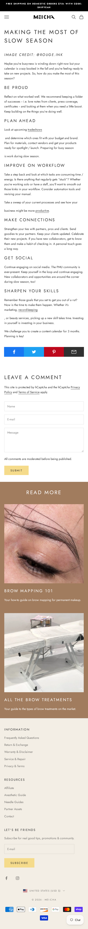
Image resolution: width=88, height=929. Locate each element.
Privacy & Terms (14, 766)
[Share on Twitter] (34, 352)
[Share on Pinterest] (54, 352)
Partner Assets (13, 809)
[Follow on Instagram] (17, 878)
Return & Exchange (16, 745)
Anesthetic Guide (15, 795)
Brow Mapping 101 (28, 591)
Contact (9, 816)
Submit (16, 470)
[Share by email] (74, 352)
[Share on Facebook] (14, 352)
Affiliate (9, 788)
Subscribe (19, 863)
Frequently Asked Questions (21, 738)
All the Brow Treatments (38, 700)
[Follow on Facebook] (6, 878)
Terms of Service (29, 392)
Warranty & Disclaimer (18, 752)
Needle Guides (13, 802)
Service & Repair (15, 759)
